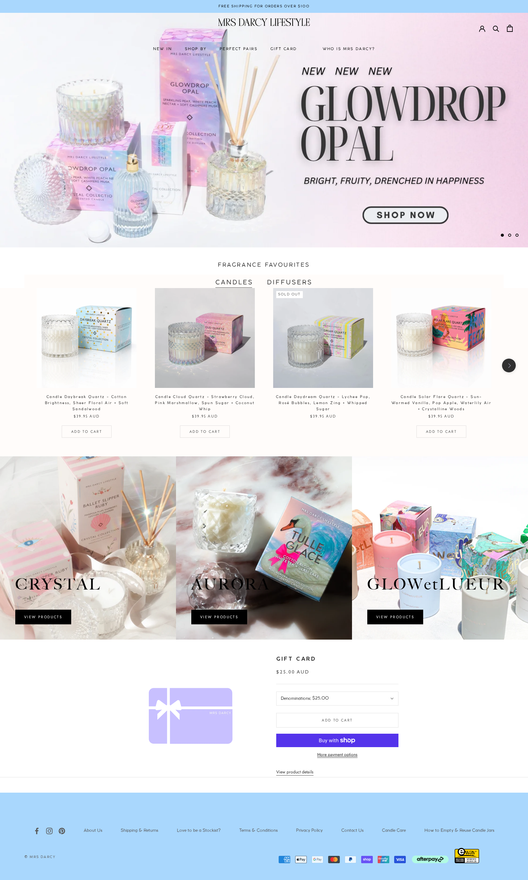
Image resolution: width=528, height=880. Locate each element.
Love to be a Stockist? (199, 831)
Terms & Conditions (258, 831)
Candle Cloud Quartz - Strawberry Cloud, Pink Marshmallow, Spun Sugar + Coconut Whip (205, 403)
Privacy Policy (309, 831)
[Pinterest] (62, 830)
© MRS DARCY (40, 857)
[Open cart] (510, 28)
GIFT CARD (283, 49)
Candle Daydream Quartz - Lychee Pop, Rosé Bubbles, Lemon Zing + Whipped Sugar (323, 403)
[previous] (19, 365)
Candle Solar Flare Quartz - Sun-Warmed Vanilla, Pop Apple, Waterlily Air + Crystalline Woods (441, 403)
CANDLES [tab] (234, 283)
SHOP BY (196, 49)
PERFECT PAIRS (239, 49)
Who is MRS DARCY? (349, 49)
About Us (93, 831)
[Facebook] (37, 830)
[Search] (496, 28)
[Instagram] (49, 830)
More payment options (337, 754)
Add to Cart (86, 431)
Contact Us (352, 831)
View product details (295, 772)
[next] (509, 365)
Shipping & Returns (139, 831)
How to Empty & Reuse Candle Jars (459, 831)
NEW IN (162, 49)
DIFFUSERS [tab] (290, 283)
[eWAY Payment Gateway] (467, 862)
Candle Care (394, 831)
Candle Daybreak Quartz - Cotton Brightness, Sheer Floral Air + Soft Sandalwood (87, 403)
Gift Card (296, 659)
